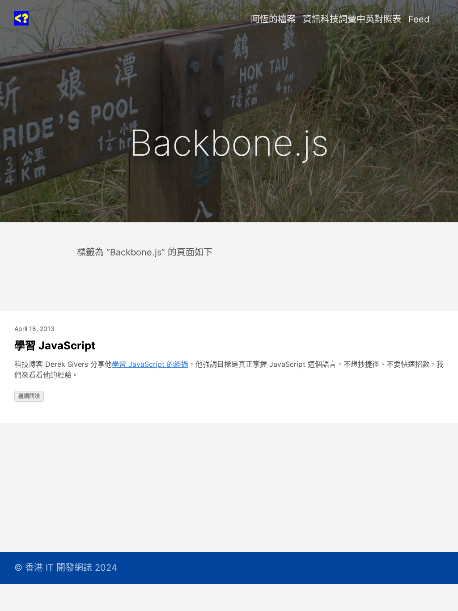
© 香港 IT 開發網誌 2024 (65, 567)
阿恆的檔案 (273, 19)
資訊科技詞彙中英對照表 (352, 19)
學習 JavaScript (54, 345)
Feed (418, 19)
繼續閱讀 (29, 396)
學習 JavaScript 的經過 (150, 364)
